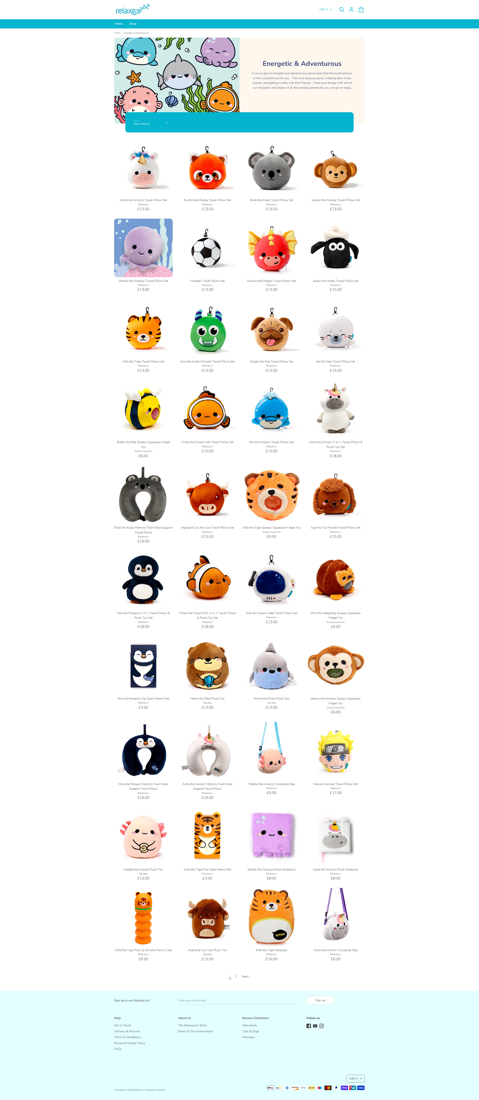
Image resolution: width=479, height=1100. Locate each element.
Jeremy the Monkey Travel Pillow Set (336, 200)
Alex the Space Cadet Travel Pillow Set (271, 613)
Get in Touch (122, 1025)
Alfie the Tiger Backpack (271, 950)
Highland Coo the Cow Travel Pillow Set (207, 528)
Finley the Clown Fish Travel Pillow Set (207, 442)
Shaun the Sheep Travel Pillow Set (335, 281)
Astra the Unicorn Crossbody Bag (336, 950)
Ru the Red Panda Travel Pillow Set (207, 200)
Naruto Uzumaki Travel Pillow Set (335, 784)
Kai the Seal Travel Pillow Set (335, 361)
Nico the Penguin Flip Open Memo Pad (143, 699)
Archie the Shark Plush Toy (271, 699)
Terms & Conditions (127, 1037)
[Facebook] (308, 1026)
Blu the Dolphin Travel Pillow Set (271, 442)
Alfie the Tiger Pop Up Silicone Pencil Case (143, 950)
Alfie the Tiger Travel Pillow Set (143, 361)
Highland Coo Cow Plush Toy (207, 950)
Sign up (320, 1000)
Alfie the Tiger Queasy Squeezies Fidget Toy (271, 528)
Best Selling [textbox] (142, 124)
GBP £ (323, 9)
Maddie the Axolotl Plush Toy (143, 870)
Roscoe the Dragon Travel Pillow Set (271, 281)
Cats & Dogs (250, 1031)
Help (117, 1018)
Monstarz (248, 1037)
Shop (133, 24)
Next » (246, 976)
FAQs (118, 1049)
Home (119, 24)
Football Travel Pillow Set (207, 281)
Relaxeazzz (138, 1089)
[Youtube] (315, 1026)
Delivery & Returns (127, 1031)
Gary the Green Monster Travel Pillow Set (207, 361)
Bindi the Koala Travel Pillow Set (271, 200)
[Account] (351, 8)
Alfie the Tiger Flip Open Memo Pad (207, 870)
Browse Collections (255, 1018)
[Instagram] (321, 1026)
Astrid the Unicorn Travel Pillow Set (143, 200)
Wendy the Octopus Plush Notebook (271, 870)
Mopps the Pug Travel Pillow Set (271, 361)
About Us (184, 1018)
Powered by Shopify (155, 1089)
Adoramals (249, 1025)
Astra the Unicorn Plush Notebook (335, 870)
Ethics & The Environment (195, 1031)
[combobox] (150, 122)
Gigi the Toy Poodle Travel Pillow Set (335, 528)
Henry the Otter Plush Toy (207, 699)
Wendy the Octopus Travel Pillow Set (143, 281)
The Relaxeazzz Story (192, 1025)
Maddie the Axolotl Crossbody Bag (271, 784)
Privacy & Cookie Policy (129, 1043)
